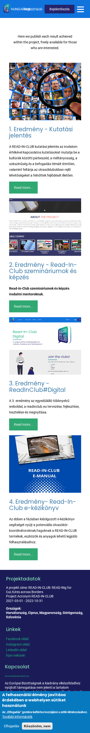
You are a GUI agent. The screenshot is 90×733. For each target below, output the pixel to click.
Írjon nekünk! (15, 655)
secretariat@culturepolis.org (17, 676)
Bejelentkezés (59, 9)
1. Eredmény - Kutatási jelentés (41, 132)
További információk (17, 717)
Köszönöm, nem (37, 726)
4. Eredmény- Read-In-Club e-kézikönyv (42, 505)
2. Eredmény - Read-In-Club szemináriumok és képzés (43, 271)
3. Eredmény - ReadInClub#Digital (37, 386)
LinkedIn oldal (16, 650)
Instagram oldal (18, 644)
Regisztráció (33, 9)
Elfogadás (11, 726)
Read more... (23, 187)
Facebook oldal (17, 639)
